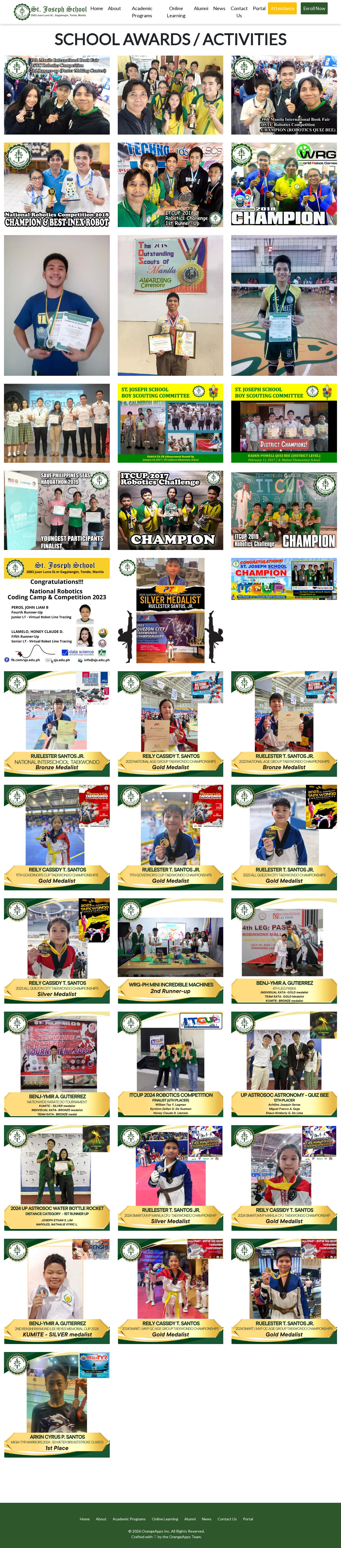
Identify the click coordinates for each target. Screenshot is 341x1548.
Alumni (201, 8)
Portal (259, 8)
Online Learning (176, 11)
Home (96, 8)
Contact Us (239, 11)
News (207, 1519)
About (114, 8)
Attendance (282, 8)
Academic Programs (142, 11)
